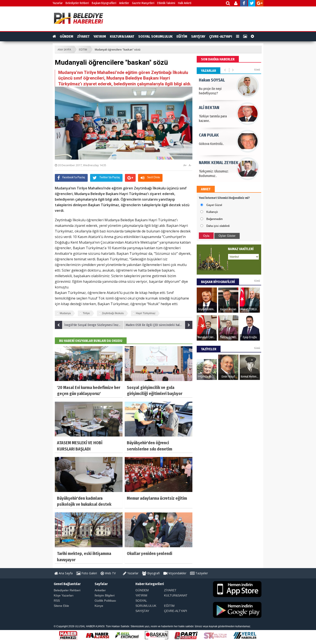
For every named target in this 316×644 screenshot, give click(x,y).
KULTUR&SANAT (122, 36)
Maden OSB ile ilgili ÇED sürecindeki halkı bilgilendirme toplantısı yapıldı (159, 325)
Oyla (206, 235)
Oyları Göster (227, 235)
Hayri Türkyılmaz (145, 313)
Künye (99, 605)
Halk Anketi (184, 3)
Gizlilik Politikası (105, 600)
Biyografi (153, 573)
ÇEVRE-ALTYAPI (220, 36)
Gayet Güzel (214, 205)
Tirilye (86, 313)
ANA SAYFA (64, 49)
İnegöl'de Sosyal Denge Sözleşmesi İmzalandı (94, 325)
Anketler (124, 3)
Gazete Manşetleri (143, 3)
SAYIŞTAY (198, 36)
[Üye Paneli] (236, 4)
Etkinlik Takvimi (166, 3)
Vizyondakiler (176, 573)
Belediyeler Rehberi (77, 3)
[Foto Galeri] (245, 36)
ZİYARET (83, 36)
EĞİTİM (181, 36)
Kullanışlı (212, 212)
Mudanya (65, 313)
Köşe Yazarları (64, 595)
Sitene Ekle (61, 605)
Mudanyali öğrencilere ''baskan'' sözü (117, 49)
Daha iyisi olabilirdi (218, 225)
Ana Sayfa (65, 573)
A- (190, 165)
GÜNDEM (66, 36)
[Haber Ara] (228, 4)
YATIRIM (100, 36)
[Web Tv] (252, 36)
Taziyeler (201, 573)
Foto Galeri (89, 573)
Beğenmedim (214, 219)
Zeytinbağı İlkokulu (113, 313)
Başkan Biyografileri (104, 3)
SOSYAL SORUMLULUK (155, 36)
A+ (185, 165)
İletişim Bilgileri (105, 595)
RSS (57, 600)
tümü (257, 69)
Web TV (110, 573)
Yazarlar (58, 3)
